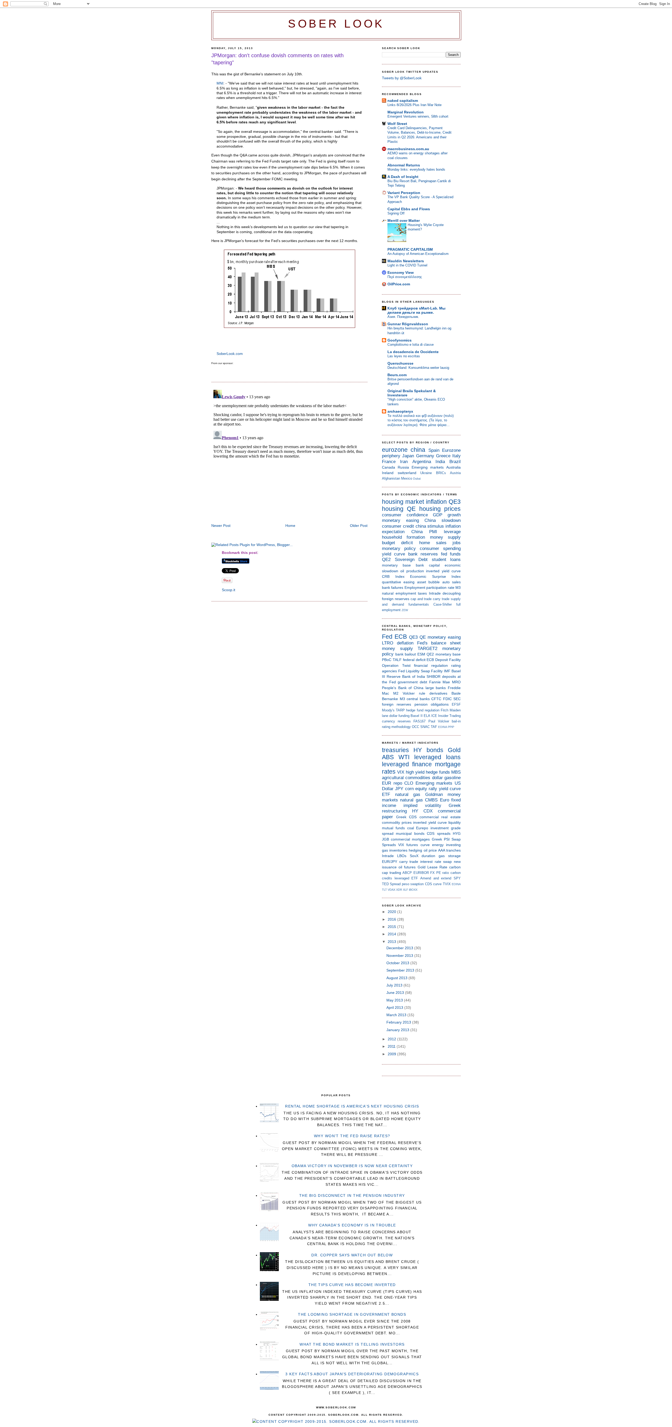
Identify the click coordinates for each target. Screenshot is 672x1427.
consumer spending (440, 548)
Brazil (455, 461)
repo (397, 783)
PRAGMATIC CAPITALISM (410, 249)
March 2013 (396, 1015)
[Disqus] (289, 453)
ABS (388, 757)
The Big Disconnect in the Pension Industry (352, 1195)
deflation (405, 643)
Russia (403, 467)
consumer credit (398, 526)
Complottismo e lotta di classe (410, 345)
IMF (447, 671)
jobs (457, 542)
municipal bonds (410, 833)
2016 (392, 919)
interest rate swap (436, 861)
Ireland (387, 473)
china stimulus (430, 526)
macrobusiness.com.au (408, 149)
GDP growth (447, 514)
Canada (388, 467)
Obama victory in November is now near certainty (352, 1166)
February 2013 (399, 1022)
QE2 (386, 559)
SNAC (425, 727)
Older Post (359, 525)
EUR (386, 783)
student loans (446, 559)
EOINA (442, 726)
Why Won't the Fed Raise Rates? (352, 1136)
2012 (392, 1039)
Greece (443, 455)
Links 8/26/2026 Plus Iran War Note (414, 105)
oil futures (407, 867)
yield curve (393, 554)
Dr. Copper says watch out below (352, 1255)
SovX (414, 856)
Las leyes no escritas (403, 356)
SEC (457, 699)
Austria (455, 473)
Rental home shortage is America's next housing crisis (352, 1106)
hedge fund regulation (422, 710)
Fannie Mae (439, 682)
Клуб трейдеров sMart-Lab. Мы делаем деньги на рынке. (416, 310)
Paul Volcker (438, 721)
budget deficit (397, 542)
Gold (454, 750)
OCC (415, 727)
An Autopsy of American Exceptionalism (418, 254)
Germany (425, 455)
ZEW (405, 610)
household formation (403, 537)
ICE (434, 716)
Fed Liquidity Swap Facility (420, 671)
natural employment (399, 593)
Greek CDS (406, 817)
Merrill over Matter (403, 220)
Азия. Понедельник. (403, 317)
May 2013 (395, 1000)
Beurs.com (397, 375)
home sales (433, 542)
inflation (436, 501)
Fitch (444, 710)
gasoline (452, 777)
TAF (434, 727)
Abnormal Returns (403, 165)
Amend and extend (435, 878)
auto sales (451, 582)
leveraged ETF (406, 878)
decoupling (452, 593)
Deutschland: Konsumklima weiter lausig (418, 368)
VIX (400, 772)
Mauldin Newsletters (405, 261)
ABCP (407, 873)
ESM (421, 654)
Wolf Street (397, 124)
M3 (458, 587)
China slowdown (442, 520)
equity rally (426, 788)
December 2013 (400, 948)
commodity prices (397, 822)
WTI (404, 757)
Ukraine (426, 473)
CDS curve (433, 884)
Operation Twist (396, 665)
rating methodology (396, 727)
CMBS (431, 800)
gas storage (450, 856)
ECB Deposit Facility (444, 660)
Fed (387, 636)
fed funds (451, 554)
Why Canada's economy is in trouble (352, 1225)
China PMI (424, 531)
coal (410, 828)
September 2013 (400, 970)
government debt (412, 682)
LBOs (401, 856)
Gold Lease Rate (432, 867)
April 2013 (395, 1007)
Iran (404, 461)
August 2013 (397, 978)
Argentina (421, 461)
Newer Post (220, 525)
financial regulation (431, 665)
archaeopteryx (400, 411)
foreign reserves (395, 599)
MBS (456, 772)
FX (432, 873)
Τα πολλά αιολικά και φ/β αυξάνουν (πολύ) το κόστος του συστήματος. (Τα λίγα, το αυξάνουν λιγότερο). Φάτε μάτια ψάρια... (420, 420)
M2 (395, 693)
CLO (408, 783)
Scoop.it (228, 590)
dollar (437, 777)
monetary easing (400, 520)
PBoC (386, 660)
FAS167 (419, 721)
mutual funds (393, 828)
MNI (220, 83)
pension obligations (431, 704)
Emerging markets (428, 467)
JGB (385, 839)
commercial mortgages (410, 839)
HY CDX (422, 811)
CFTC (436, 699)
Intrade (435, 593)
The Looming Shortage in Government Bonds (352, 1314)
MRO (456, 682)
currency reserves (396, 721)
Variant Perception (403, 193)
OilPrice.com (398, 284)
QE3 (455, 501)
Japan (408, 455)
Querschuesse (400, 363)
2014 (392, 934)
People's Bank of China (402, 688)
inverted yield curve (443, 571)
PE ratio (442, 873)
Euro (444, 800)
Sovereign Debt (411, 559)
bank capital (428, 565)
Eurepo (422, 828)
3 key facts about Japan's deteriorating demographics (352, 1374)
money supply (445, 537)
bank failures (392, 587)
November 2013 (400, 955)
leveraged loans (437, 757)
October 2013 (398, 963)
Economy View (400, 272)
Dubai (417, 478)
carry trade (441, 599)
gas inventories (394, 850)
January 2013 (398, 1030)
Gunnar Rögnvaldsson (407, 324)
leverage (452, 531)
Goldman (434, 794)
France (389, 461)
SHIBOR (433, 676)
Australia (453, 467)
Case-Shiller (442, 604)
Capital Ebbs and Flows (408, 209)
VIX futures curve (413, 845)
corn (409, 788)
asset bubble (428, 582)
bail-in (456, 721)
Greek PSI (441, 839)
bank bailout (405, 654)
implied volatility (422, 805)
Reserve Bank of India (406, 676)
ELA (427, 716)
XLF (405, 889)
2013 (392, 942)
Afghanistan (391, 478)
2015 (392, 927)
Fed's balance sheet (439, 643)
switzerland (407, 473)
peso (405, 884)
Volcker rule (414, 693)
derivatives (438, 693)
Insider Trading (449, 716)
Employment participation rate (429, 587)
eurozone (395, 449)
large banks (436, 688)
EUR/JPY (389, 861)
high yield (415, 772)
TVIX (447, 884)
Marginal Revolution (405, 112)
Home (290, 525)
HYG (457, 833)
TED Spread (391, 884)
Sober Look (336, 24)
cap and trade (421, 599)
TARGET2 (427, 648)
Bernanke (390, 699)
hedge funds (438, 772)
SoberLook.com (230, 353)
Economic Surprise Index (435, 576)
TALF (397, 660)
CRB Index (393, 576)
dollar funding (399, 716)
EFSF (456, 704)
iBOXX (413, 889)
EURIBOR (421, 873)
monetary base (396, 565)
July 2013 (394, 985)
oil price (430, 850)
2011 (392, 1046)
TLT (384, 889)
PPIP (451, 726)
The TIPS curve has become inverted (352, 1285)
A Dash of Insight (402, 177)
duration (428, 856)
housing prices (440, 508)
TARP (400, 710)
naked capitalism (402, 100)
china (418, 449)
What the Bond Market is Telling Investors (352, 1344)
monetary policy (399, 548)
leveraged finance (407, 764)
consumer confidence (405, 514)
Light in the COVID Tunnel (407, 265)
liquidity (454, 822)
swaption (417, 884)
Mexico (406, 478)
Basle (456, 693)
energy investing (446, 845)
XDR (399, 889)
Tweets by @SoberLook (402, 78)
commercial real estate (440, 817)
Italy (456, 455)
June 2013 (395, 992)
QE (411, 508)
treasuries (395, 750)
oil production (412, 571)
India (440, 461)
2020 (392, 912)
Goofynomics (399, 340)
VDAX (391, 889)
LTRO (387, 643)
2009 (392, 1054)
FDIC (447, 699)
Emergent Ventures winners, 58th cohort (417, 116)
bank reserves (423, 554)
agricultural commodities (406, 777)
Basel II (416, 716)
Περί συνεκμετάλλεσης (404, 277)
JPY (399, 788)
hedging (415, 850)
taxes (422, 593)
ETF (386, 794)
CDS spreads (438, 833)
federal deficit (414, 660)
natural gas (408, 794)
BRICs (441, 473)
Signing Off (396, 213)
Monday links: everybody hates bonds (416, 169)
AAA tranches (449, 850)
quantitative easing (398, 582)
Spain (433, 450)
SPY (457, 878)
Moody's (388, 710)
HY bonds (428, 750)
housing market (403, 501)
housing (392, 508)
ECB (401, 636)
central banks (418, 699)
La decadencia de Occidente (413, 352)
